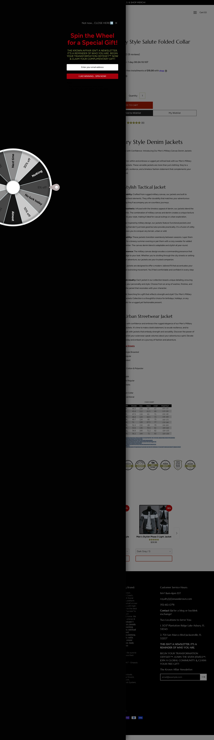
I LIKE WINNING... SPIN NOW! (92, 76)
